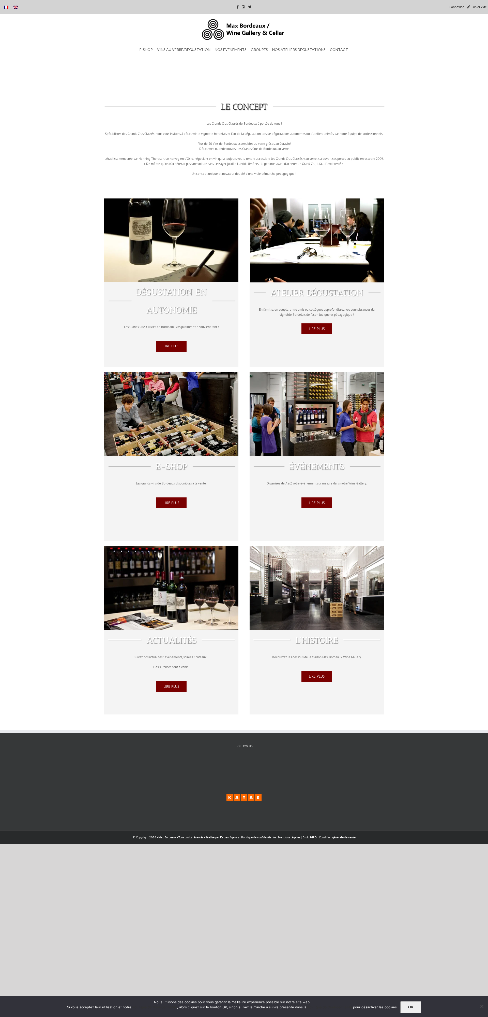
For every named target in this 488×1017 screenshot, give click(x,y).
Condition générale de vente (337, 837)
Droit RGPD (309, 837)
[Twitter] (244, 763)
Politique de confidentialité (258, 837)
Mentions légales (289, 837)
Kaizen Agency (229, 837)
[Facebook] (229, 763)
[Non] (481, 1006)
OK (410, 1007)
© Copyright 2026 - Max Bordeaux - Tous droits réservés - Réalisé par (176, 837)
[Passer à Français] (6, 7)
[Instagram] (260, 763)
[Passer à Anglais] (16, 7)
